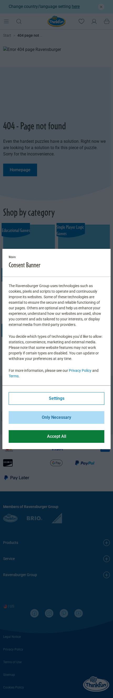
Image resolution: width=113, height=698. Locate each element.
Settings (56, 398)
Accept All (56, 436)
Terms (14, 376)
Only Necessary (56, 417)
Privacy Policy (80, 370)
